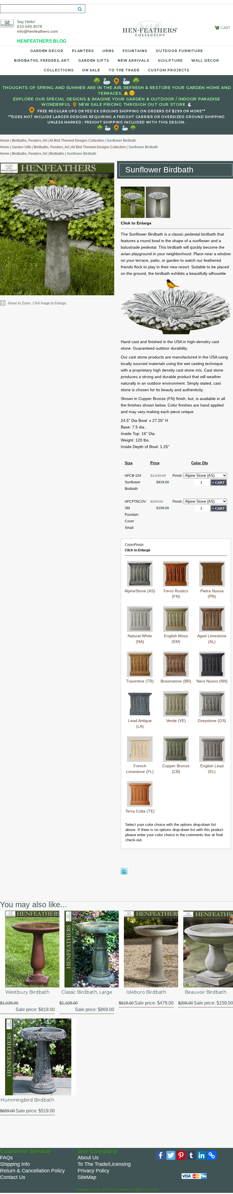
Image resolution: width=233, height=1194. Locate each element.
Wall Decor (205, 60)
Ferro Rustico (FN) (176, 594)
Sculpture (170, 60)
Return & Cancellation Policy (32, 1171)
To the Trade (124, 70)
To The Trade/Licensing (104, 1164)
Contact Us (12, 1177)
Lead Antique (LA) (140, 723)
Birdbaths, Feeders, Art (42, 60)
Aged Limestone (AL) (211, 639)
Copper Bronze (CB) (176, 769)
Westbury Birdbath (27, 992)
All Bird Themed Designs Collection (76, 141)
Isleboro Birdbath (146, 992)
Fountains (134, 51)
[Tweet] (124, 873)
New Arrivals (133, 60)
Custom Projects (169, 70)
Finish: (178, 476)
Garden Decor (46, 51)
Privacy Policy (93, 1171)
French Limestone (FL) (140, 769)
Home (4, 141)
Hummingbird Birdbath (27, 1100)
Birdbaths (56, 154)
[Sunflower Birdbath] (133, 216)
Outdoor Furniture (179, 51)
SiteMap (87, 1177)
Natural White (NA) (140, 639)
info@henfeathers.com (37, 31)
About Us (88, 1157)
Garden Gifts (93, 60)
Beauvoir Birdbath (205, 992)
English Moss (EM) (176, 639)
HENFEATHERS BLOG (41, 41)
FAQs (6, 1157)
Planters (83, 51)
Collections (59, 70)
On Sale (91, 70)
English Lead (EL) (212, 769)
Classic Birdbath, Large (86, 992)
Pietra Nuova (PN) (212, 594)
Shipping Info (15, 1164)
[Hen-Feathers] (7, 23)
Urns (108, 51)
